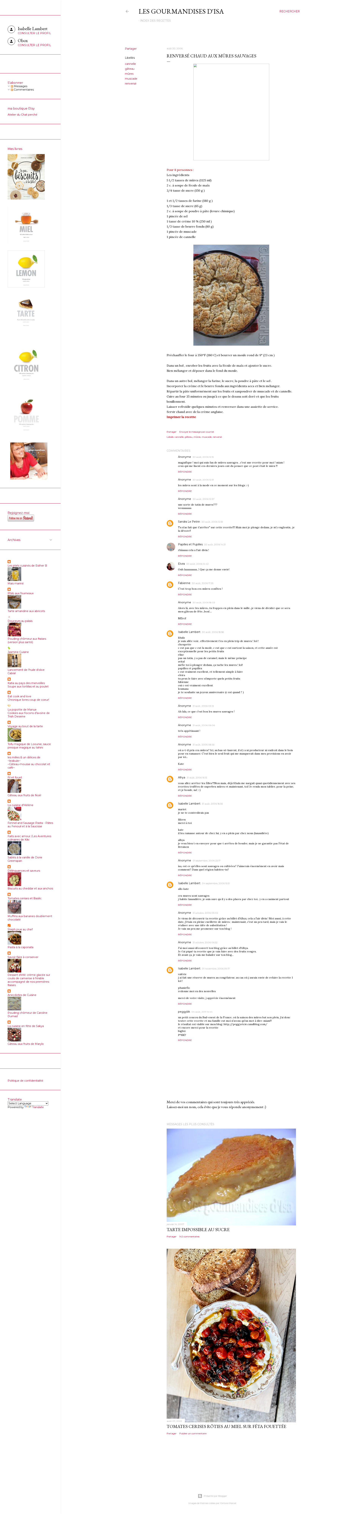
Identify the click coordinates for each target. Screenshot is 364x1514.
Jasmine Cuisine (18, 652)
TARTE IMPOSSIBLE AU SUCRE (198, 1229)
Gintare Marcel (228, 1503)
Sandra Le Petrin (189, 521)
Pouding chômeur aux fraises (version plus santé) (27, 640)
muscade (131, 78)
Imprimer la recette (181, 417)
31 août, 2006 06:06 (204, 725)
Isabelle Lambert (189, 632)
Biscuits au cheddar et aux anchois (30, 888)
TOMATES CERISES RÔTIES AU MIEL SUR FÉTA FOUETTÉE (226, 1426)
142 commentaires (189, 1236)
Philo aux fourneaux (21, 593)
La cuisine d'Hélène (20, 805)
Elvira (181, 563)
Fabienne (184, 583)
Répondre (185, 471)
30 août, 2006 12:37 (203, 499)
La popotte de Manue (22, 709)
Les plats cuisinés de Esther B (27, 565)
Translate (38, 1107)
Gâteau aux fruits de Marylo (26, 1044)
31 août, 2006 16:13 (197, 777)
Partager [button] (131, 48)
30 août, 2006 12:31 (203, 479)
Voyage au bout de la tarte (25, 726)
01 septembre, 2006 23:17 (206, 860)
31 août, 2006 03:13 (203, 706)
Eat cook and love (19, 696)
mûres (129, 73)
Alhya (181, 777)
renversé (130, 83)
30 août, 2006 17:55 (202, 583)
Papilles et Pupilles (190, 544)
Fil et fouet (15, 777)
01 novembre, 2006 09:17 (216, 968)
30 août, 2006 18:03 (204, 602)
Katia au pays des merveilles (26, 683)
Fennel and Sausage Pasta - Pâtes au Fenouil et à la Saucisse (30, 824)
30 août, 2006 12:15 (203, 457)
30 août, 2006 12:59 (212, 521)
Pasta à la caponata (20, 947)
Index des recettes (155, 20)
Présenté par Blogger (215, 1495)
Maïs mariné (16, 583)
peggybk (184, 1011)
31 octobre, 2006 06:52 (205, 942)
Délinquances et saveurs (24, 870)
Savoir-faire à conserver (23, 957)
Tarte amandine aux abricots (26, 611)
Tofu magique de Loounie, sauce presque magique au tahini (29, 745)
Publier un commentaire (192, 1433)
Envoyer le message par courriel (196, 431)
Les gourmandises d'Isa (181, 11)
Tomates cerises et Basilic (25, 898)
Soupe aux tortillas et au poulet (28, 686)
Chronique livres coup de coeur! (28, 699)
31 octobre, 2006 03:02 (205, 912)
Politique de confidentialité (25, 1080)
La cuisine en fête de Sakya (26, 1026)
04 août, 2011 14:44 (202, 1011)
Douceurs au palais (20, 621)
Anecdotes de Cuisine (22, 995)
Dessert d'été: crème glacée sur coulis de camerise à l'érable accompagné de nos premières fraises (29, 980)
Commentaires (23, 89)
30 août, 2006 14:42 (197, 563)
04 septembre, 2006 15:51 (216, 883)
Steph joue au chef (20, 929)
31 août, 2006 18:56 (212, 803)
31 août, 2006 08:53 (203, 744)
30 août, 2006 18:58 (213, 632)
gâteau (129, 68)
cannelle (130, 64)
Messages (20, 86)
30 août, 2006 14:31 (215, 544)
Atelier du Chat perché (22, 114)
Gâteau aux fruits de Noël (24, 795)
